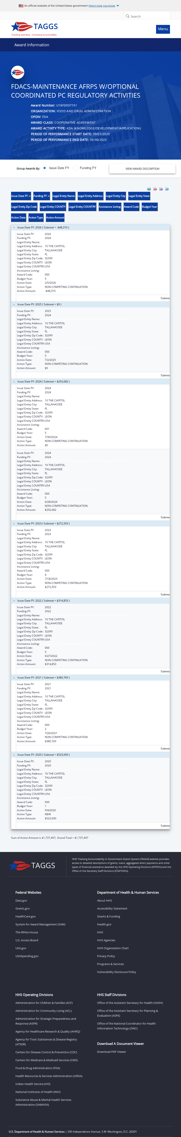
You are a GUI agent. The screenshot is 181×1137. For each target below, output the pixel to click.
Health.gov (104, 924)
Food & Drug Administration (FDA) (37, 1068)
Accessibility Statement (112, 908)
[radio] (55, 168)
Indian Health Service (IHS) (32, 1084)
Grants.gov (22, 908)
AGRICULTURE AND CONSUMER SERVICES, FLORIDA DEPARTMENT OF (88, 615)
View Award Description (142, 169)
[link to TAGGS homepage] (70, 27)
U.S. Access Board (26, 940)
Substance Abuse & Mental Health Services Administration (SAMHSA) (43, 1102)
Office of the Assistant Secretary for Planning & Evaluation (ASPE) (127, 1013)
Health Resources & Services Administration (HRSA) (48, 1076)
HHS (100, 932)
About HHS (104, 900)
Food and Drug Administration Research (69, 270)
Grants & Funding (108, 916)
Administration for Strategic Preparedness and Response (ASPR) (45, 1021)
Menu (163, 28)
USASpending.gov (27, 956)
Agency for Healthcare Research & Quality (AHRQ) (47, 1031)
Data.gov (21, 900)
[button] (127, 16)
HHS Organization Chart (113, 948)
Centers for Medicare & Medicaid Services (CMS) (46, 1060)
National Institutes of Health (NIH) (37, 1092)
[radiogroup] (68, 168)
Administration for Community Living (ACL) (43, 1011)
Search (136, 16)
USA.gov (20, 948)
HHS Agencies (106, 940)
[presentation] (90, 513)
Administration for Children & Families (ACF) (44, 1003)
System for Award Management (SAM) (40, 924)
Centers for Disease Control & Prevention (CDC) (46, 1052)
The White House (26, 932)
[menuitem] (149, 188)
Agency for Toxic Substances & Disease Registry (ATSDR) (46, 1041)
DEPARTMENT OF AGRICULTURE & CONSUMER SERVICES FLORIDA (85, 242)
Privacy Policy (106, 956)
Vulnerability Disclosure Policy (116, 972)
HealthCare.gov (25, 916)
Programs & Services (110, 964)
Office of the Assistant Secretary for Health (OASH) (130, 1003)
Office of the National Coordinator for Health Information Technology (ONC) (126, 1025)
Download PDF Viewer (111, 1052)
